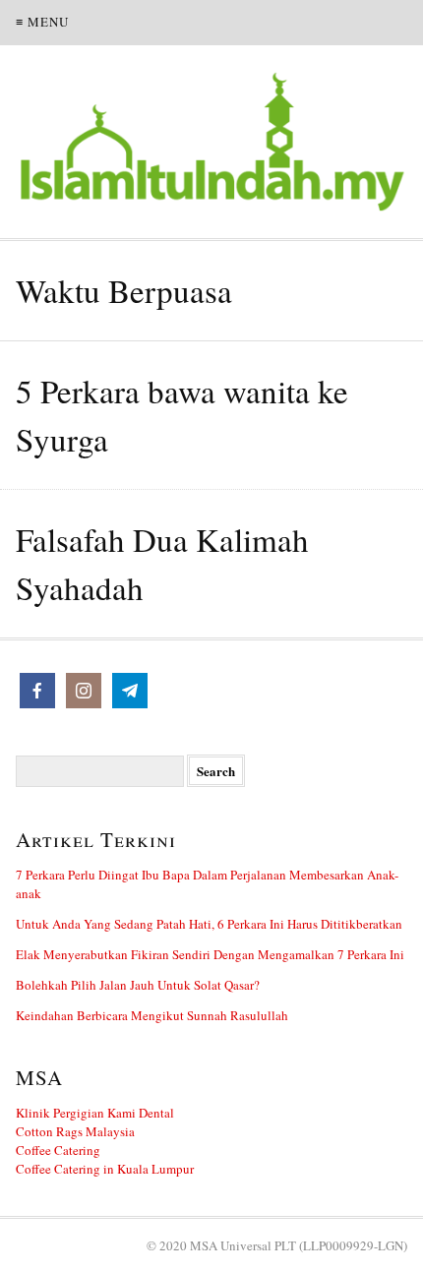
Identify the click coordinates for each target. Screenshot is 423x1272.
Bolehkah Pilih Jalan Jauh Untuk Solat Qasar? (138, 985)
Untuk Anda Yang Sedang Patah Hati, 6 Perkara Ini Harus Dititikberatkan (209, 924)
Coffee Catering (58, 1150)
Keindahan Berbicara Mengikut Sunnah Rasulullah (152, 1015)
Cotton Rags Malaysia (75, 1131)
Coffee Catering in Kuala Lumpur (105, 1169)
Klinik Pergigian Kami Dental (95, 1112)
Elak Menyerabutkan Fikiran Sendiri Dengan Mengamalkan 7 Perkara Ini (210, 954)
